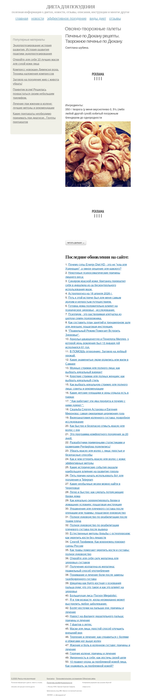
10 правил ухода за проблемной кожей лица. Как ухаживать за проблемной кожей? (96, 664)
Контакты (51, 678)
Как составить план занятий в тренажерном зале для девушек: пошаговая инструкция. (98, 324)
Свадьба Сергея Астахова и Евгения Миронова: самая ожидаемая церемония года (94, 411)
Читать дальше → (75, 243)
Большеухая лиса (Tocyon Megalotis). (93, 595)
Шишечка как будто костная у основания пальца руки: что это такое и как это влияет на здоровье (94, 587)
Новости (37, 18)
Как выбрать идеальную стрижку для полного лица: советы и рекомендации (96, 386)
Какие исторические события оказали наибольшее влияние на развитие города (91, 469)
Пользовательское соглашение (69, 678)
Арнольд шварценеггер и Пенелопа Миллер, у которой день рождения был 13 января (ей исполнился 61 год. (97, 343)
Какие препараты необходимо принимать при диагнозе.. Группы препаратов (34, 117)
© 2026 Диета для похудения (23, 678)
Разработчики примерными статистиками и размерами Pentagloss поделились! (95, 444)
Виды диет (98, 18)
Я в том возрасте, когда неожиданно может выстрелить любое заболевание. (95, 602)
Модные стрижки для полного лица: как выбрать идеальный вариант (92, 370)
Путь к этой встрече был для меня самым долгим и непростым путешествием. (93, 299)
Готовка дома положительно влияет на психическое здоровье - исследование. (91, 308)
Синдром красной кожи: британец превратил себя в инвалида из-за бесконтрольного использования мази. (95, 285)
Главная (21, 18)
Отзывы (115, 18)
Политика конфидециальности (59, 682)
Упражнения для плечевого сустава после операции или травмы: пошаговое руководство (95, 511)
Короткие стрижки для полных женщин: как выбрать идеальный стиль (94, 378)
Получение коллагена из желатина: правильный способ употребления (90, 568)
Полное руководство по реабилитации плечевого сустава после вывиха (92, 527)
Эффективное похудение (66, 18)
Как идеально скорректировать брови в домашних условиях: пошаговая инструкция (93, 502)
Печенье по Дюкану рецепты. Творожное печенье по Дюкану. (93, 38)
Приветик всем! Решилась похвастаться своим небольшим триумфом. (33, 93)
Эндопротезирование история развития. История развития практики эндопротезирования (32, 49)
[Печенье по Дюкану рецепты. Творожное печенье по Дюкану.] (98, 154)
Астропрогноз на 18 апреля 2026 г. (90, 293)
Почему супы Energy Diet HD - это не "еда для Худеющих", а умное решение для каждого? (96, 266)
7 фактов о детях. (81, 624)
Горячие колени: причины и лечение (93, 653)
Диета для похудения (70, 6)
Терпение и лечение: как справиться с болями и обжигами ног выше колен (97, 639)
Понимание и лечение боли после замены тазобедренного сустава (94, 577)
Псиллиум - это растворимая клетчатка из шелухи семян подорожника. (93, 316)
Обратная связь (88, 678)
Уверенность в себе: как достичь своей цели (98, 657)
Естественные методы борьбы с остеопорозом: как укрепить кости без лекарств (97, 535)
